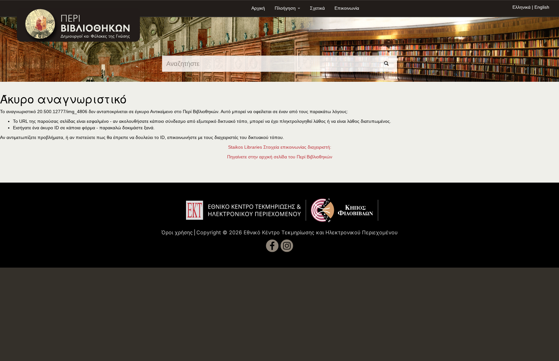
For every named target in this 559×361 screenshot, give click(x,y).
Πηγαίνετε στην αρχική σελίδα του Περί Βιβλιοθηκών (279, 156)
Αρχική (258, 8)
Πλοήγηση (286, 8)
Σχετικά (317, 8)
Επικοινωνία (346, 8)
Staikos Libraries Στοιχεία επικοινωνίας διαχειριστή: (279, 147)
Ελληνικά (521, 7)
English (541, 7)
